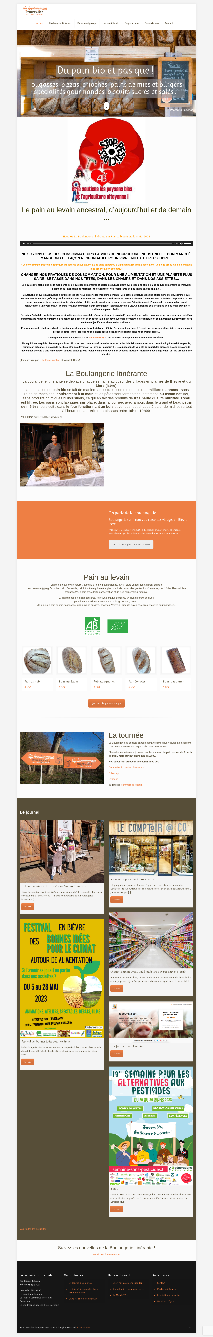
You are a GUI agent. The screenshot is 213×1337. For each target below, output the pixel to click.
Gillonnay (114, 773)
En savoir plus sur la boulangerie (134, 544)
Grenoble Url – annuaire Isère (128, 1288)
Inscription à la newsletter (106, 1254)
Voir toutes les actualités (33, 1229)
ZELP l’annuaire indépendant (128, 1282)
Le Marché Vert (121, 1295)
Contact (161, 1282)
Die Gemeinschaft (51, 360)
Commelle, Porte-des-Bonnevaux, (127, 767)
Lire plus (27, 906)
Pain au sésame (68, 681)
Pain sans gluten (173, 681)
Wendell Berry (96, 337)
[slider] (188, 243)
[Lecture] (23, 243)
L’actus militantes (166, 1288)
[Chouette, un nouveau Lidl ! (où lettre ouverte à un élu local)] (151, 940)
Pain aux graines (104, 681)
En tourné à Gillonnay (80, 1282)
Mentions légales (166, 1301)
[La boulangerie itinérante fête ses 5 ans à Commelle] (62, 851)
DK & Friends (83, 1327)
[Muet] (181, 243)
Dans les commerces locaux (83, 1298)
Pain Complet (136, 681)
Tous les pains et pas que (109, 703)
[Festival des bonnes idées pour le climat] (62, 978)
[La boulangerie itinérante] (35, 10)
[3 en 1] (151, 1126)
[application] (106, 243)
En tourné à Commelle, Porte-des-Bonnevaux (84, 1290)
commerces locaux (131, 784)
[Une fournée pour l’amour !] (151, 1022)
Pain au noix (32, 681)
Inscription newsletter (168, 1295)
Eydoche (113, 779)
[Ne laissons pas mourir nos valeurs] (151, 848)
